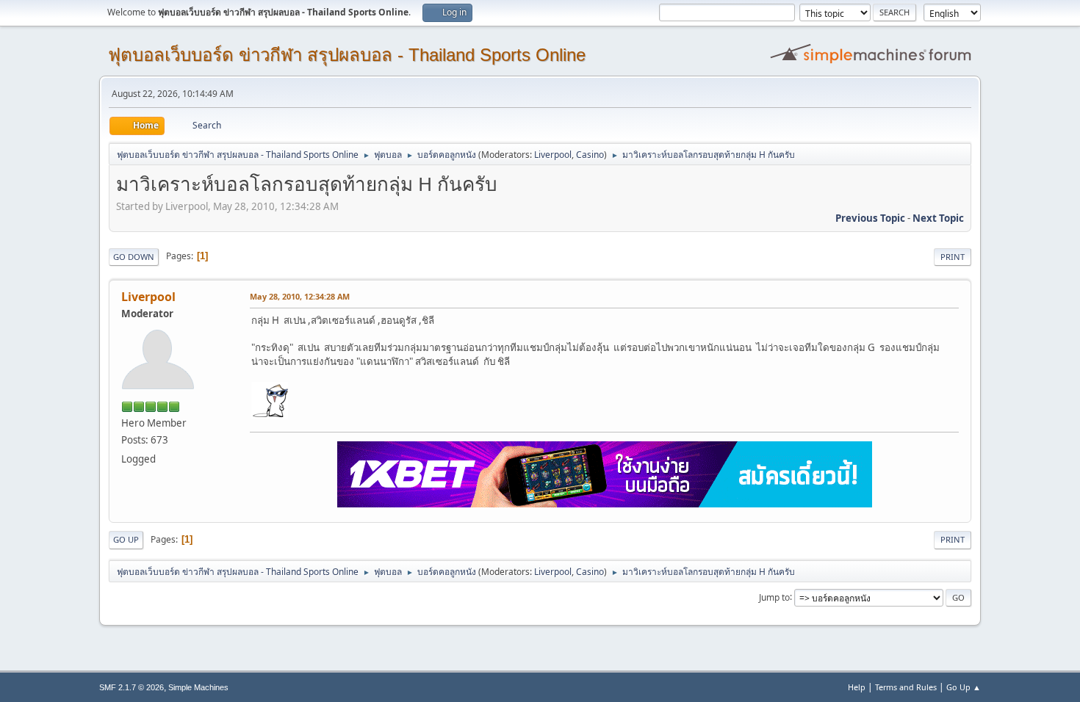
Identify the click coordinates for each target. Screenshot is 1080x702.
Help (856, 686)
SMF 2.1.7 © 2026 (131, 687)
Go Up (126, 539)
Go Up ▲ (963, 686)
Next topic (938, 218)
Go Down (133, 256)
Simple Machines (198, 687)
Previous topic (870, 218)
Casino (590, 154)
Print (952, 256)
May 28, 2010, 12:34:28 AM (300, 296)
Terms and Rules (906, 686)
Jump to (774, 596)
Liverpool (553, 154)
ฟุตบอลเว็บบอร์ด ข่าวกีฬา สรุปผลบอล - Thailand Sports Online (347, 55)
